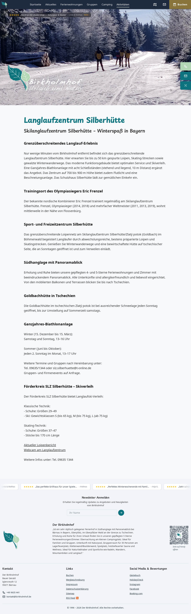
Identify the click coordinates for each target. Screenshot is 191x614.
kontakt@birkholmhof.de (19, 596)
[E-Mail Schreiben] (185, 76)
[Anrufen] (185, 66)
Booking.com (136, 593)
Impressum (72, 584)
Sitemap (70, 593)
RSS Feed (70, 598)
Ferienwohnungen (71, 4)
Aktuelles (50, 4)
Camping (107, 4)
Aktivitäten (123, 4)
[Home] (99, 79)
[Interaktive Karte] (155, 4)
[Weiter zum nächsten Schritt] (121, 513)
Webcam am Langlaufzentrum (45, 450)
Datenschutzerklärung (77, 588)
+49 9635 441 (13, 592)
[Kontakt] (164, 4)
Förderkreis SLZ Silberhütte (48, 396)
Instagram (135, 584)
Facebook (134, 588)
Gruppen (92, 4)
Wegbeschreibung (75, 579)
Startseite (35, 4)
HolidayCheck (136, 579)
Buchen (70, 575)
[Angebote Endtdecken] (185, 85)
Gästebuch (135, 575)
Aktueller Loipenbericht (40, 445)
